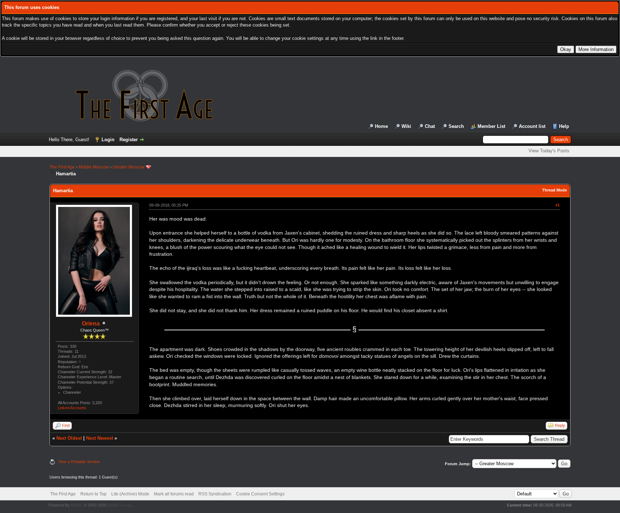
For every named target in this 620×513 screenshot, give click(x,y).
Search (456, 126)
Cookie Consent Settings (260, 493)
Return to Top (93, 493)
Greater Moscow (129, 167)
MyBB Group (120, 505)
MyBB (76, 505)
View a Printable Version (79, 461)
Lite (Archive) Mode (130, 493)
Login (108, 139)
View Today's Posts (549, 150)
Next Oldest (69, 438)
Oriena (91, 323)
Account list (532, 126)
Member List (491, 126)
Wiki (406, 126)
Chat (430, 126)
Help (564, 126)
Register (128, 139)
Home (381, 126)
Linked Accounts (72, 408)
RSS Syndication (214, 493)
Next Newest (99, 438)
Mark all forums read (174, 493)
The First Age (62, 167)
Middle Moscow (94, 167)
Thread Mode (554, 190)
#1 (557, 205)
